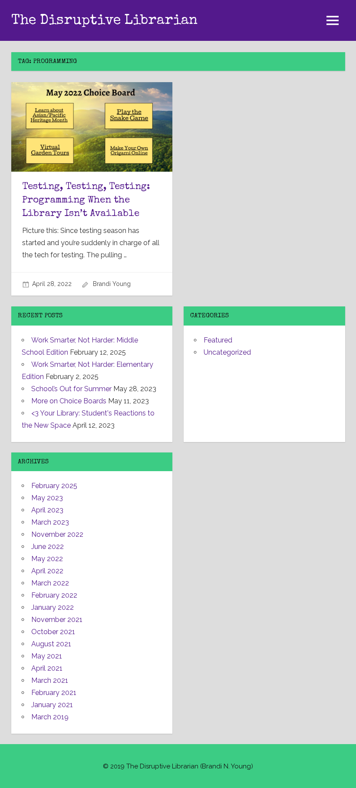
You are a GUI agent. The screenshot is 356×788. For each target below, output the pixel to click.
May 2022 (47, 559)
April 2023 (47, 510)
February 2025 (54, 486)
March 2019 (50, 717)
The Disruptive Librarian (104, 21)
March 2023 (50, 522)
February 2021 (53, 692)
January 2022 (52, 607)
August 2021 (51, 644)
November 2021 (56, 619)
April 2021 (47, 668)
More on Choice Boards (68, 401)
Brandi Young (112, 283)
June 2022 (47, 546)
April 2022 (47, 571)
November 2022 (57, 534)
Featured (218, 340)
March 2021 (49, 680)
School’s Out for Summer (71, 389)
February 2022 (54, 595)
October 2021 (53, 632)
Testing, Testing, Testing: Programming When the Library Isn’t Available (86, 201)
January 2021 (52, 705)
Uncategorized (227, 352)
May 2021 (46, 656)
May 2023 (47, 498)
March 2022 (50, 583)
